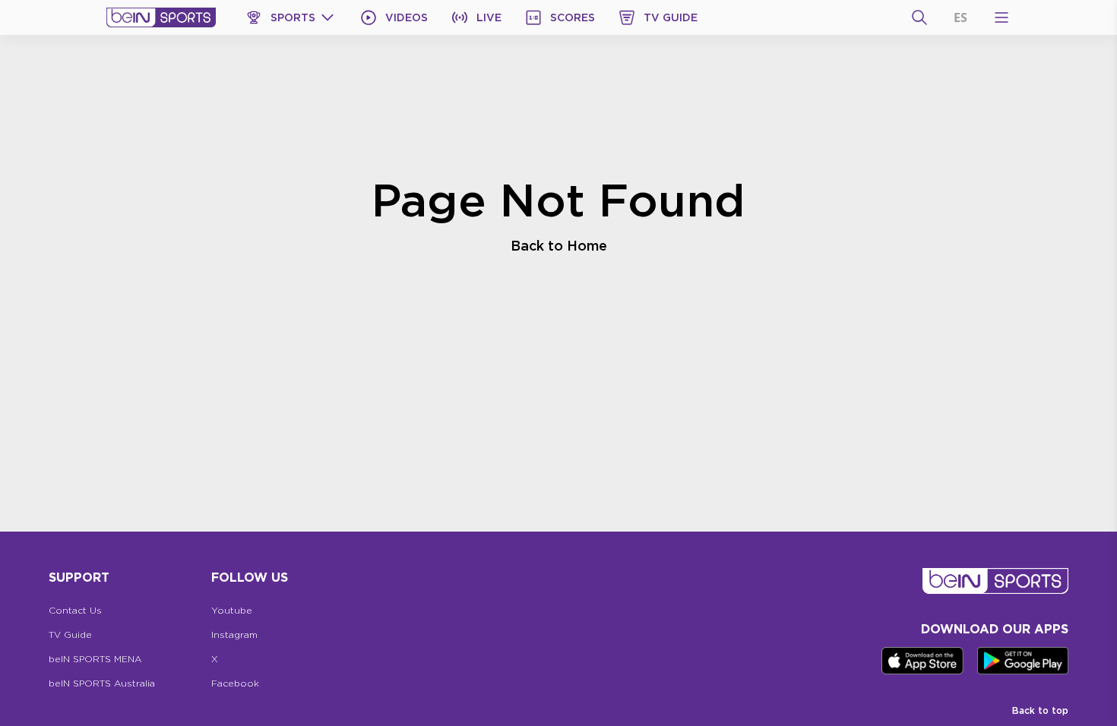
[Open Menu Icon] (1001, 17)
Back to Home (559, 245)
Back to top (1040, 710)
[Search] (919, 17)
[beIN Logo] (161, 17)
